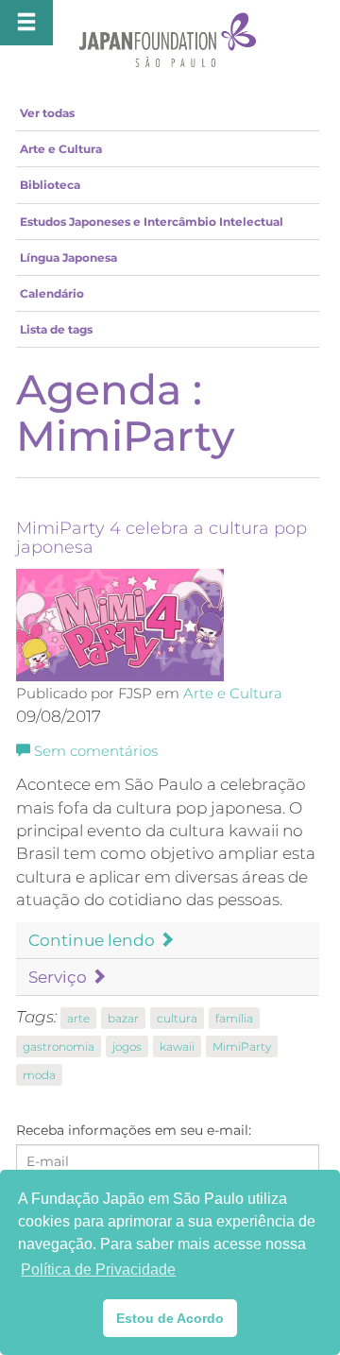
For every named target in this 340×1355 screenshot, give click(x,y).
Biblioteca (50, 185)
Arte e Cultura (61, 149)
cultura (177, 1018)
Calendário (52, 293)
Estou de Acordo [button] (170, 1318)
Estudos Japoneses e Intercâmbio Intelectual (151, 221)
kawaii (177, 1046)
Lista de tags (56, 329)
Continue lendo (93, 940)
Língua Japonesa (68, 257)
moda (39, 1075)
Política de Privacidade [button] (98, 1269)
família (234, 1018)
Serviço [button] (59, 977)
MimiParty (241, 1046)
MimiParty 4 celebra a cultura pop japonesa (161, 537)
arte (78, 1018)
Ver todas (47, 113)
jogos (127, 1046)
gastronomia (58, 1046)
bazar (123, 1018)
